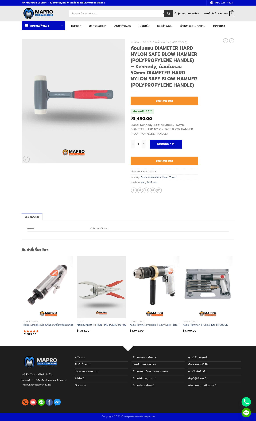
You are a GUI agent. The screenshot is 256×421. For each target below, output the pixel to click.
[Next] (232, 299)
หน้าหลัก (135, 42)
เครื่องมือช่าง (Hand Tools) (171, 42)
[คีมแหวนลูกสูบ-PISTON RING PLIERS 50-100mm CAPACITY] (101, 287)
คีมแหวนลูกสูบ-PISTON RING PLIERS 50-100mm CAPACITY (110, 325)
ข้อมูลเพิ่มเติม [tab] (32, 217)
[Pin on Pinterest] (153, 190)
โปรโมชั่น (144, 25)
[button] (31, 331)
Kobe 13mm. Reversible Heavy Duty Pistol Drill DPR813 (161, 325)
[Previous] (23, 299)
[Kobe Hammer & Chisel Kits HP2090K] (207, 287)
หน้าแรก (76, 25)
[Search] (168, 13)
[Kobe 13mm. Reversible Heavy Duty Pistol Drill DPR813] (154, 287)
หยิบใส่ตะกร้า (166, 144)
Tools (147, 42)
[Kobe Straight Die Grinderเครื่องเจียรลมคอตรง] (48, 287)
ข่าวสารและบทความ (192, 25)
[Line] (246, 412)
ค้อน (143, 182)
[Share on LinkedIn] (159, 190)
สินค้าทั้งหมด (122, 25)
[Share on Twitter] (140, 190)
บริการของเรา (98, 25)
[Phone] (246, 402)
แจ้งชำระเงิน (165, 25)
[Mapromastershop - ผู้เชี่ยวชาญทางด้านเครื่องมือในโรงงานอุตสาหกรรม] (42, 13)
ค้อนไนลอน (152, 182)
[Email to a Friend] (146, 190)
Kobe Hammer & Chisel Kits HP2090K (205, 325)
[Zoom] (26, 159)
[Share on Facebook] (134, 190)
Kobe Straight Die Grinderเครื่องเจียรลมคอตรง (50, 325)
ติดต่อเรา (219, 25)
